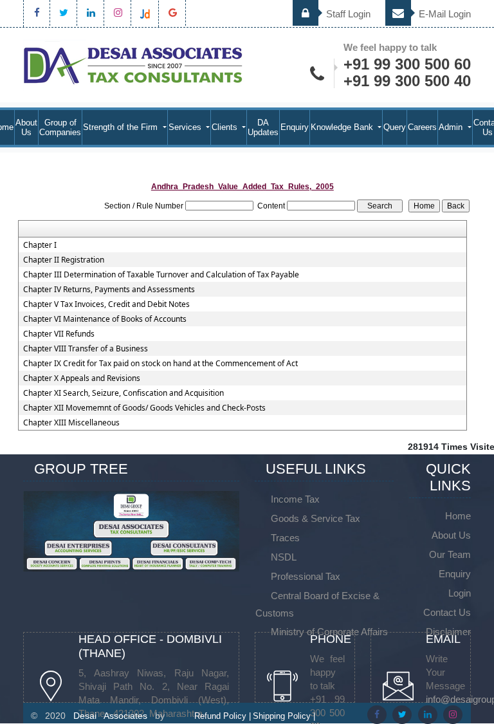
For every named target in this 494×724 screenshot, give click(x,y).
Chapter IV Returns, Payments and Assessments (109, 289)
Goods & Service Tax (315, 518)
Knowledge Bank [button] (343, 127)
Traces (285, 537)
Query (394, 127)
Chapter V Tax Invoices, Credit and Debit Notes (106, 304)
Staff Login (347, 13)
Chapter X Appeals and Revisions (81, 378)
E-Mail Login (443, 13)
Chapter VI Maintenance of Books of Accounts (105, 319)
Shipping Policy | (284, 716)
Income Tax (295, 499)
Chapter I (40, 245)
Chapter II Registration (63, 260)
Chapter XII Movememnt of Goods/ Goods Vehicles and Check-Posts (144, 408)
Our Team (450, 554)
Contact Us (447, 612)
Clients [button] (226, 127)
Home (458, 515)
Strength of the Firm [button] (121, 127)
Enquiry (294, 127)
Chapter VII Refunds (59, 334)
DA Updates (263, 127)
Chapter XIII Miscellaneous (71, 423)
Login (459, 593)
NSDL (284, 557)
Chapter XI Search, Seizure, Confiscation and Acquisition (123, 393)
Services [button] (186, 127)
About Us (26, 127)
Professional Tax (305, 576)
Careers (422, 127)
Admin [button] (452, 127)
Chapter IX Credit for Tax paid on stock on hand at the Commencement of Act (160, 363)
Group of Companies (60, 127)
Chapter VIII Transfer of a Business (85, 349)
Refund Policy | (222, 716)
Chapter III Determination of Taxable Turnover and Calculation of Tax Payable (161, 275)
